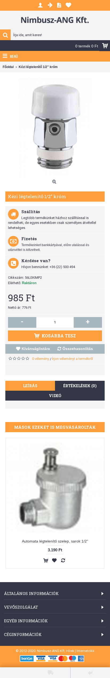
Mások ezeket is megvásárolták (55, 427)
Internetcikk (86, 651)
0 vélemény (40, 359)
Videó (55, 395)
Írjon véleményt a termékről (72, 359)
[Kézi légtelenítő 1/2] (55, 127)
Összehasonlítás (77, 348)
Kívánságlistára (36, 348)
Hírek (70, 651)
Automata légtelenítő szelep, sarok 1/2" (55, 541)
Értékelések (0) (80, 385)
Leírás (30, 385)
